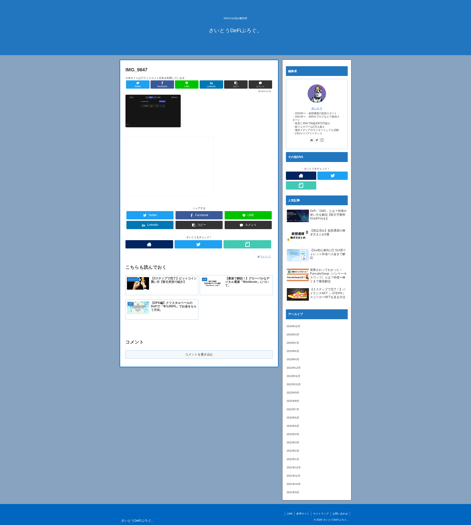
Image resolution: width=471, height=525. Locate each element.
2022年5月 (293, 425)
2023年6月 (293, 351)
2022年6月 (293, 417)
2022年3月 (293, 442)
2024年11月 (293, 326)
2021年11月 (293, 475)
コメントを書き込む (199, 354)
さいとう (316, 108)
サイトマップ (321, 513)
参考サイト (302, 513)
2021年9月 (293, 492)
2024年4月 (293, 334)
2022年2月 (293, 450)
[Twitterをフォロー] (198, 244)
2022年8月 (293, 400)
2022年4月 (293, 434)
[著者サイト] (149, 244)
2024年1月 (293, 342)
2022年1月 (293, 459)
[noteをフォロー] (247, 244)
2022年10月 (294, 384)
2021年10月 (294, 484)
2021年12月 (294, 467)
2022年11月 (293, 376)
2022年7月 (293, 409)
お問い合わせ (340, 513)
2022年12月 (294, 367)
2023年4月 (293, 359)
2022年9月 (293, 392)
